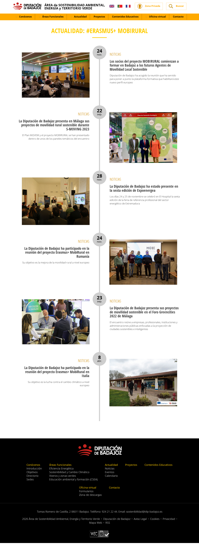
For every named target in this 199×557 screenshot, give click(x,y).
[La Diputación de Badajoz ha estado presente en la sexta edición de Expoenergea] (56, 201)
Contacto (178, 16)
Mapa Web (95, 522)
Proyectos (99, 16)
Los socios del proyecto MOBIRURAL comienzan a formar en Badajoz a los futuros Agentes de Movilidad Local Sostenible (144, 65)
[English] (111, 6)
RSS (107, 522)
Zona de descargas (90, 495)
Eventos (109, 472)
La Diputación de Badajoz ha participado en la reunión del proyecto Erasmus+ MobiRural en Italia (56, 371)
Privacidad (169, 519)
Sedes (30, 479)
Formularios (86, 491)
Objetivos (32, 472)
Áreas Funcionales (53, 16)
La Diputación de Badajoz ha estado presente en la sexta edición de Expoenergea (144, 188)
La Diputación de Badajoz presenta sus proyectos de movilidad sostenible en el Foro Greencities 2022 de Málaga (144, 311)
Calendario (111, 475)
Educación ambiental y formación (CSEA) (73, 479)
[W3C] (99, 533)
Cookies (154, 519)
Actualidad (80, 16)
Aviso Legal (140, 519)
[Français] (128, 6)
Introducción (34, 468)
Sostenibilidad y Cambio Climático (69, 472)
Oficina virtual (157, 16)
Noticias (109, 468)
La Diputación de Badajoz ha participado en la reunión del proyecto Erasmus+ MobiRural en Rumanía (56, 252)
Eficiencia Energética (61, 468)
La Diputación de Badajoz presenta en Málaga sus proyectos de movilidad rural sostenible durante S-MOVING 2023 (54, 124)
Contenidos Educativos (125, 16)
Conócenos (25, 16)
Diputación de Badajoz (116, 519)
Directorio (32, 475)
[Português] (120, 6)
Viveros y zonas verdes (62, 475)
